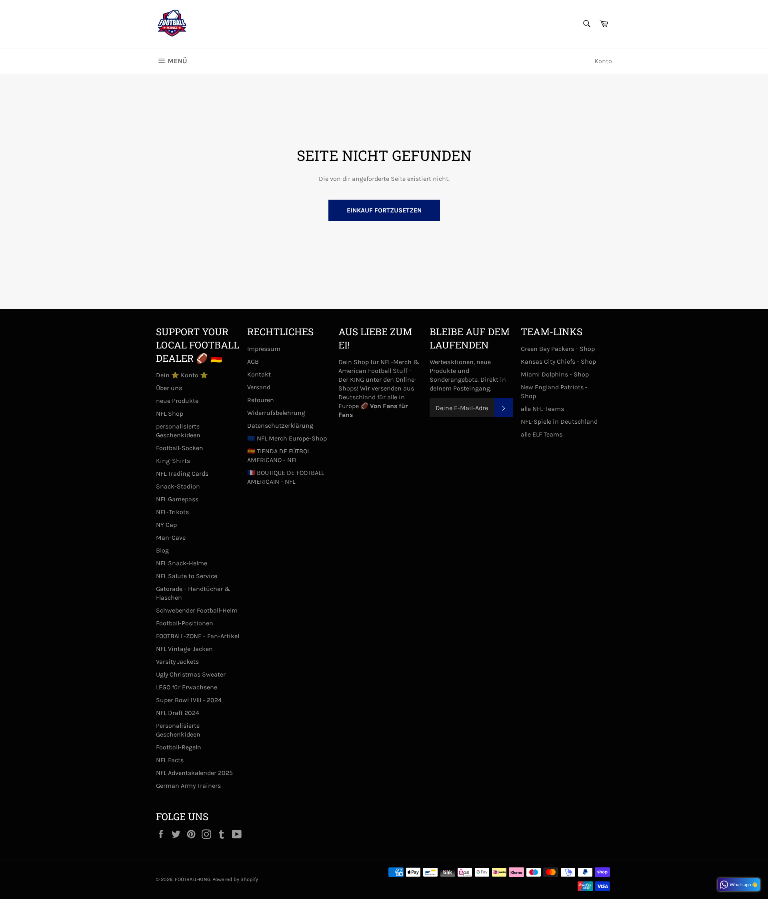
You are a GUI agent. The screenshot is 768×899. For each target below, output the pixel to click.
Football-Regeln (178, 747)
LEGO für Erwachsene (186, 687)
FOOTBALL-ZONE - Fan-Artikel (197, 636)
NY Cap (166, 525)
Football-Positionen (184, 623)
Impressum (263, 348)
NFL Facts (170, 760)
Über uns (169, 388)
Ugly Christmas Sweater (191, 674)
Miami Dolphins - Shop (555, 374)
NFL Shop (169, 413)
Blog (162, 550)
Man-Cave (171, 537)
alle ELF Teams (541, 434)
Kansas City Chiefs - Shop (558, 361)
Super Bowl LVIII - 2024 (189, 700)
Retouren (260, 400)
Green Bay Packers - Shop (558, 348)
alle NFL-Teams (542, 408)
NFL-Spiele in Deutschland (559, 421)
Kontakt (259, 374)
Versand (258, 387)
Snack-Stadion (178, 486)
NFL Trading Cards (182, 473)
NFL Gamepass (177, 499)
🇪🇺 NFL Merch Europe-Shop (287, 438)
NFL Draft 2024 (177, 713)
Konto (603, 61)
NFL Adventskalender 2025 (194, 773)
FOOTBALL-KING (192, 879)
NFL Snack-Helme (181, 563)
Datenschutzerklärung (280, 425)
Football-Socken (179, 448)
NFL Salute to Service (186, 576)
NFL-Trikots (172, 512)
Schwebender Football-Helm (197, 610)
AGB (253, 361)
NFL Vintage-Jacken (184, 649)
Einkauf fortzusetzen (384, 210)
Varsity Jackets (177, 661)
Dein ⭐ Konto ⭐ (182, 375)
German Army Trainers (188, 785)
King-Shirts (173, 461)
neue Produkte (177, 400)
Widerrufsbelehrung (276, 412)
